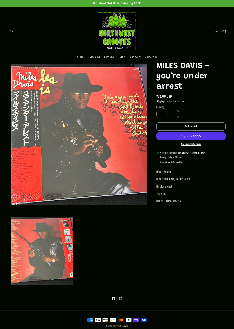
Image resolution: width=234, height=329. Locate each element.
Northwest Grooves (120, 326)
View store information (171, 162)
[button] (12, 31)
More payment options (191, 144)
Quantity (160, 107)
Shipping (160, 101)
